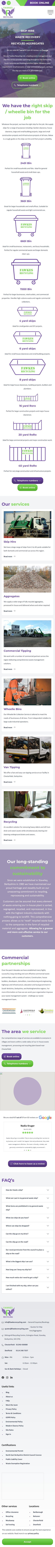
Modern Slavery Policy (14, 1426)
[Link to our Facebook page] (3, 1378)
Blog (7, 1393)
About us (9, 1397)
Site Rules (10, 1430)
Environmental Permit (14, 1451)
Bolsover (36, 1516)
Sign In (8, 1434)
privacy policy (33, 1534)
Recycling (9, 1516)
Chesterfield (38, 1521)
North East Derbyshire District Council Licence (24, 1455)
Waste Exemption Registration (18, 1464)
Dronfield (37, 1525)
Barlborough (38, 1512)
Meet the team (12, 1405)
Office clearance (12, 1512)
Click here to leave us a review (29, 1163)
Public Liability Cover (14, 1459)
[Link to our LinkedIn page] (11, 1378)
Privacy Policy (11, 1409)
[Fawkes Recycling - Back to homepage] (20, 12)
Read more (8, 557)
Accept (27, 1542)
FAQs (8, 1401)
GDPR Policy (10, 1418)
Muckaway (10, 1521)
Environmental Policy (14, 1422)
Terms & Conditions (13, 1413)
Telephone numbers (27, 85)
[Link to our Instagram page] (7, 1378)
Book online (29, 78)
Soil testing (10, 1525)
